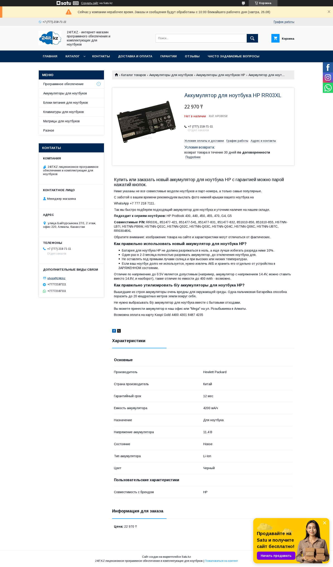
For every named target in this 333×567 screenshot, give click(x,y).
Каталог (72, 56)
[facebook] (114, 331)
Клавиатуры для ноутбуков (63, 112)
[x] (119, 331)
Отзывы (192, 56)
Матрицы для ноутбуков (61, 121)
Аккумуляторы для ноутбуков (171, 75)
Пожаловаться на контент (221, 560)
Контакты (101, 56)
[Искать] (252, 38)
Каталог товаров (133, 75)
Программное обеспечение (63, 84)
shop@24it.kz (56, 278)
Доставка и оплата (135, 56)
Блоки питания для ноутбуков (65, 102)
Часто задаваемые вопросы (233, 56)
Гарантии (168, 56)
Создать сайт (89, 3)
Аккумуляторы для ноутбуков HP (220, 75)
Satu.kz (186, 556)
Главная (50, 56)
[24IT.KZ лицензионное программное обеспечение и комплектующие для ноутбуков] (50, 44)
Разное (48, 130)
